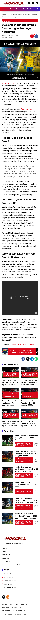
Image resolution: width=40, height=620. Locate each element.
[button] (29, 3)
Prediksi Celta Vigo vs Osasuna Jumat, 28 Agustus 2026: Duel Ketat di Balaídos (10, 423)
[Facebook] (23, 359)
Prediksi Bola (8, 577)
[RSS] (7, 597)
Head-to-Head (10, 581)
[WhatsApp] (36, 359)
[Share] (36, 36)
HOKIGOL (4, 35)
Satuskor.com (8, 83)
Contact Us (6, 561)
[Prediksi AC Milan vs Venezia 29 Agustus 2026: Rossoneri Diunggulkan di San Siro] (7, 456)
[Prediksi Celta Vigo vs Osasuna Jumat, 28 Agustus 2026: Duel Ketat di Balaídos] (7, 503)
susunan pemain (10, 587)
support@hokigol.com (14, 543)
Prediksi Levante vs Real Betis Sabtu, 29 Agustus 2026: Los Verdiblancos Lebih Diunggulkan (10, 382)
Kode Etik (5, 551)
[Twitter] (28, 359)
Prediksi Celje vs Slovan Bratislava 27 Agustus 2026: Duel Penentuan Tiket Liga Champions (29, 423)
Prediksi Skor (8, 574)
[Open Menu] (33, 3)
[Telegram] (32, 359)
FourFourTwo (26, 109)
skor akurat (8, 584)
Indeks (4, 548)
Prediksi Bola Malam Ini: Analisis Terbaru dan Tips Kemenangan (17, 20)
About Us (5, 558)
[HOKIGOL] (14, 3)
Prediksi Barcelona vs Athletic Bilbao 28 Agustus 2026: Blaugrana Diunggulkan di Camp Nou (29, 403)
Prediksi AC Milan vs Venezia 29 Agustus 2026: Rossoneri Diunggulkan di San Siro (29, 382)
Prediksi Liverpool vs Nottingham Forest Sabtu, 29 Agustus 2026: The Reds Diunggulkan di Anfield (10, 403)
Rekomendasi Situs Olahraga (13, 565)
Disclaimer (6, 555)
